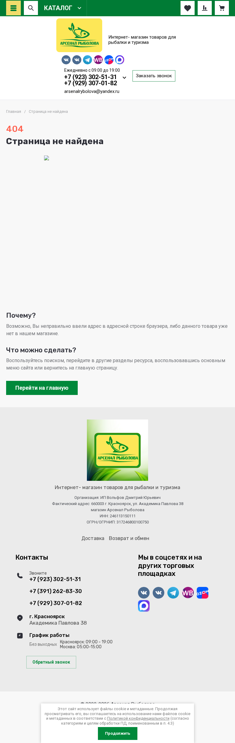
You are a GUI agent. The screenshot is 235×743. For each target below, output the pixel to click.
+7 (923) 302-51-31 (90, 77)
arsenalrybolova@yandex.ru (91, 91)
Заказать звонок (154, 76)
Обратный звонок (51, 662)
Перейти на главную (42, 388)
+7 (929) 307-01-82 (90, 83)
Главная (13, 111)
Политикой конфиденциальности (138, 718)
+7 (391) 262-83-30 (55, 591)
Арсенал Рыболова (143, 29)
